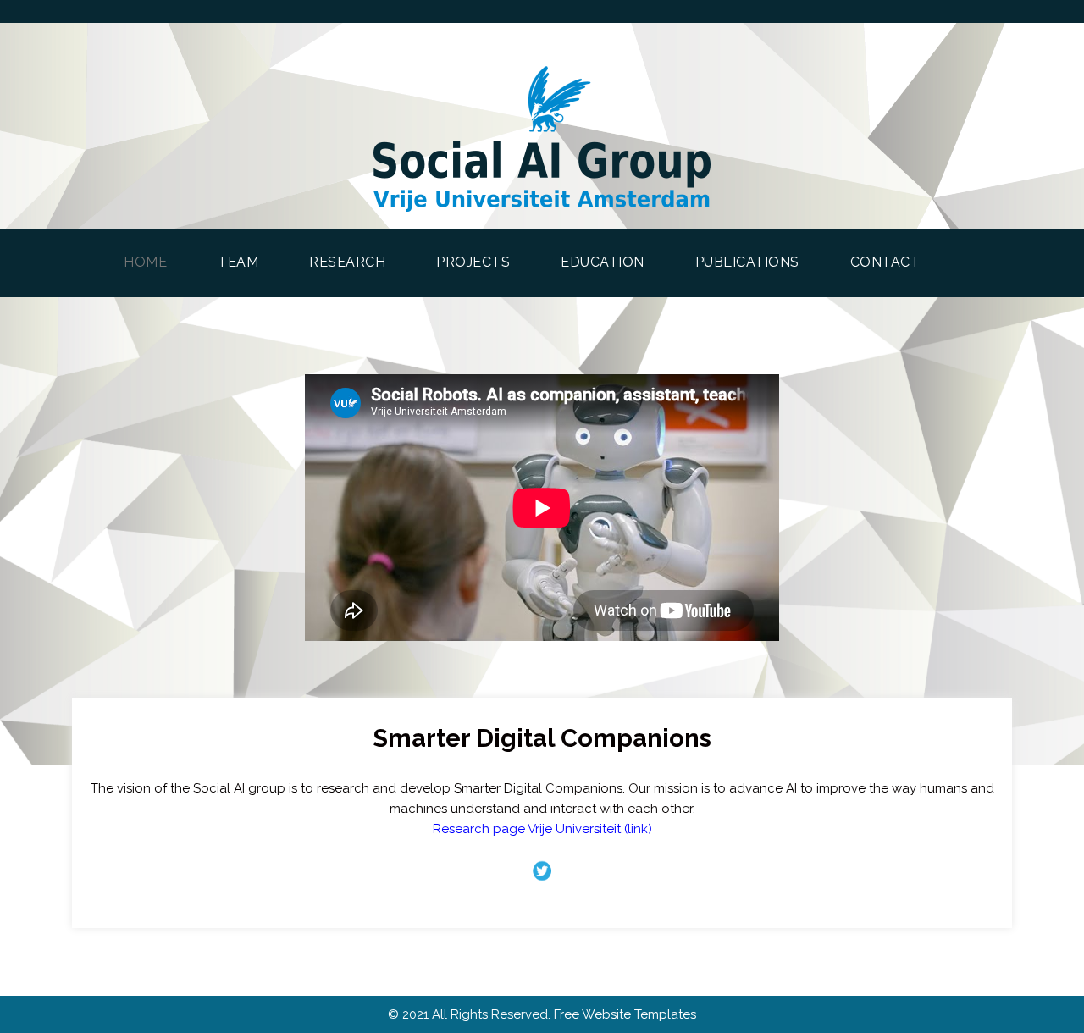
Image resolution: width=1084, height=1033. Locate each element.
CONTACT (885, 262)
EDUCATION (602, 262)
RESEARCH (347, 262)
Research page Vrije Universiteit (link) (542, 829)
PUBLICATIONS (747, 262)
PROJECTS (473, 262)
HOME (158, 262)
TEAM (238, 262)
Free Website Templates (625, 1014)
